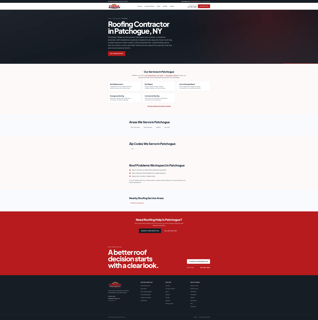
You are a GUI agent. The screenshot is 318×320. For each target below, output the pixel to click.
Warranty (168, 300)
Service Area (116, 18)
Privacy (195, 317)
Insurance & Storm (149, 6)
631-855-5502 (111, 296)
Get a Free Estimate (116, 53)
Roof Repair (144, 288)
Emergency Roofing (146, 297)
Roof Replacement (145, 285)
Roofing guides (169, 303)
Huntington (193, 291)
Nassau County (194, 285)
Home (109, 18)
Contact (172, 6)
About (158, 6)
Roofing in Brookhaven (137, 203)
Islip (191, 303)
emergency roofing (172, 75)
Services (139, 6)
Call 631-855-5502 (195, 1)
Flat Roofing (144, 300)
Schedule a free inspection (198, 261)
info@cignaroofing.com (114, 298)
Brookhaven (193, 300)
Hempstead (193, 294)
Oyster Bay (193, 306)
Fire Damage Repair (146, 294)
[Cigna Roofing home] (116, 6)
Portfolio (165, 6)
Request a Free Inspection (150, 231)
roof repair (160, 75)
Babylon (192, 297)
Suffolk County (194, 288)
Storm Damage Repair (146, 291)
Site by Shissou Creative (204, 317)
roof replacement (150, 75)
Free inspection (204, 6)
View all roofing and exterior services (159, 106)
